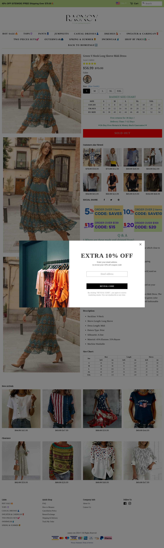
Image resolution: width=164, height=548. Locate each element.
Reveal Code (107, 286)
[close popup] (140, 244)
